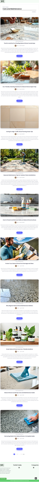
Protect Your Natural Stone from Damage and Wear (19, 263)
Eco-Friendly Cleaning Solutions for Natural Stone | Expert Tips (19, 86)
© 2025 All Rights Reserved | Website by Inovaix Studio (19, 480)
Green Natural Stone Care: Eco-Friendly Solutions (19, 349)
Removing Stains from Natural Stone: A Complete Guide (19, 436)
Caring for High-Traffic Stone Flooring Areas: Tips (19, 131)
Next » (24, 454)
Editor (18, 45)
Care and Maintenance (19, 41)
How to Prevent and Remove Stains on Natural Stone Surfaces (19, 220)
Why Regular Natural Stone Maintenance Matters (19, 305)
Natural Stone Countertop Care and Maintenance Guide (19, 392)
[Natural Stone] (2, 1)
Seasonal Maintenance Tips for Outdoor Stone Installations (20, 175)
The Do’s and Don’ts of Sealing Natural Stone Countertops (19, 43)
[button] (19, 468)
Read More (19, 55)
